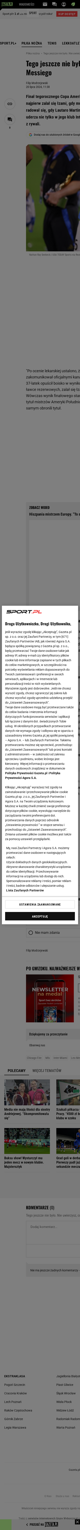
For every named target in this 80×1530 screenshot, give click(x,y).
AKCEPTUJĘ (40, 916)
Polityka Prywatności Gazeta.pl (26, 773)
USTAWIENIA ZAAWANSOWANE (40, 904)
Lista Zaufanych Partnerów (25, 890)
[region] (40, 765)
